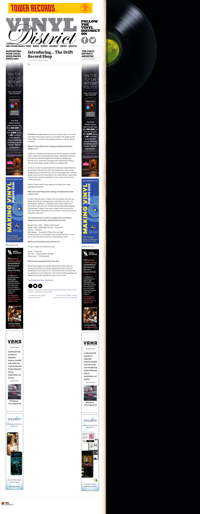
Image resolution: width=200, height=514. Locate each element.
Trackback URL (47, 292)
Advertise (73, 46)
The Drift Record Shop (36, 280)
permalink (63, 290)
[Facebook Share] (30, 286)
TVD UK (46, 290)
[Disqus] (52, 332)
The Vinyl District (41, 30)
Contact (64, 46)
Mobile (36, 46)
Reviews (45, 46)
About (29, 46)
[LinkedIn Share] (40, 286)
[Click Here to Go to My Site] (14, 177)
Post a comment (72, 290)
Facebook (49, 280)
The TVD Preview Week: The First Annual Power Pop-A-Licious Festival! (65, 298)
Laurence (33, 60)
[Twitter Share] (35, 286)
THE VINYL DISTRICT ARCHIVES (88, 54)
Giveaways (56, 46)
